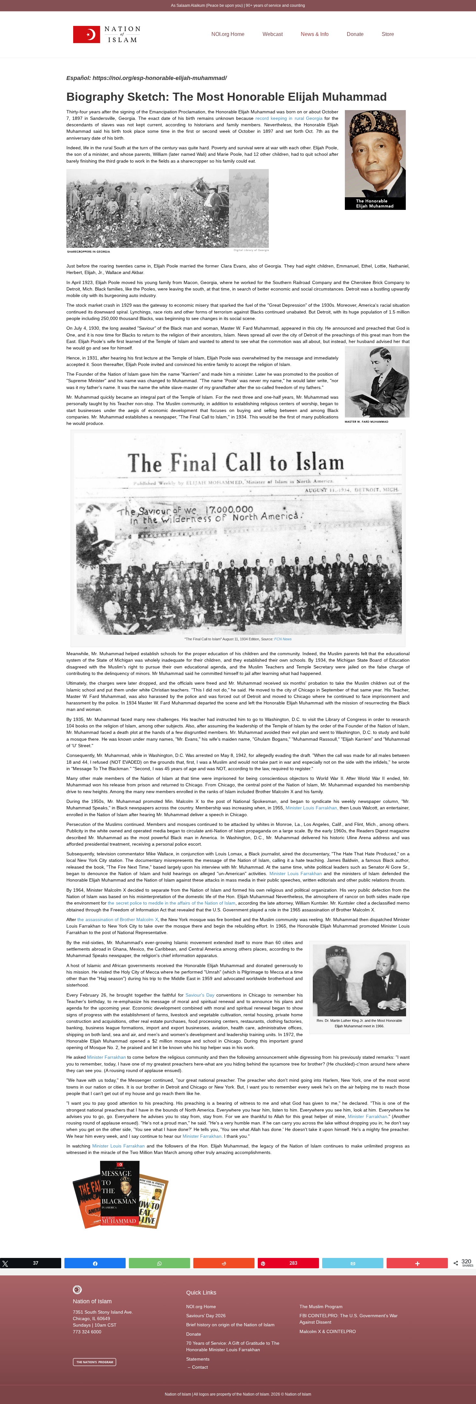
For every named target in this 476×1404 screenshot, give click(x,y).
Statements (198, 1359)
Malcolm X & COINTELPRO (328, 1331)
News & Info (315, 34)
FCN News (283, 639)
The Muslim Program (321, 1306)
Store (388, 34)
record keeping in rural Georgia (289, 118)
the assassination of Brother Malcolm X (117, 919)
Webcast (273, 34)
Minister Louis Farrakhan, (312, 807)
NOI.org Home (227, 34)
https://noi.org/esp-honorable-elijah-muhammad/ (159, 78)
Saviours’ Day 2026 (206, 1315)
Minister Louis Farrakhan (295, 873)
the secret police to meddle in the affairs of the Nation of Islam (171, 903)
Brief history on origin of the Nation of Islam (230, 1324)
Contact (200, 1367)
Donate (355, 34)
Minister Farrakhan (106, 1057)
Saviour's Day (200, 995)
